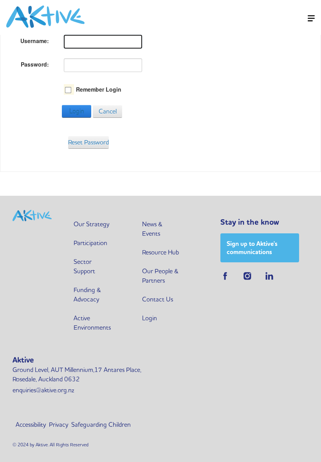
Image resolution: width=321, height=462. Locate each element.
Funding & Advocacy (87, 294)
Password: (35, 64)
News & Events (152, 228)
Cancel (108, 111)
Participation (90, 243)
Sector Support (84, 266)
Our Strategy (91, 224)
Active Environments (92, 322)
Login (76, 111)
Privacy (58, 424)
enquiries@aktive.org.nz (43, 390)
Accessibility (31, 424)
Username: (34, 41)
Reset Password (88, 142)
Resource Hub (160, 252)
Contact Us (157, 299)
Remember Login (98, 89)
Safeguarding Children (101, 424)
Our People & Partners (160, 275)
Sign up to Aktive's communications (252, 248)
